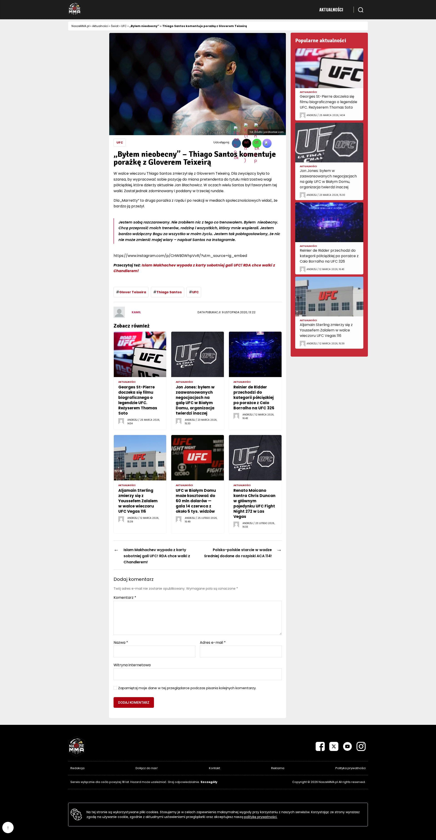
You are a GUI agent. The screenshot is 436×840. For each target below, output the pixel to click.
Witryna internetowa (132, 664)
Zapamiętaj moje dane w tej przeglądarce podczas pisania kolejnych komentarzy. (187, 688)
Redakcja (77, 768)
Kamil (136, 312)
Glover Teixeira (132, 292)
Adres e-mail (213, 643)
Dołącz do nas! (147, 768)
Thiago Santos (169, 292)
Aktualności (331, 9)
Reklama (277, 768)
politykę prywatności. (260, 817)
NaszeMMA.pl (80, 26)
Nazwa (121, 643)
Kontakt (214, 768)
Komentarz (125, 598)
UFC (124, 26)
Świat (115, 26)
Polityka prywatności (350, 768)
